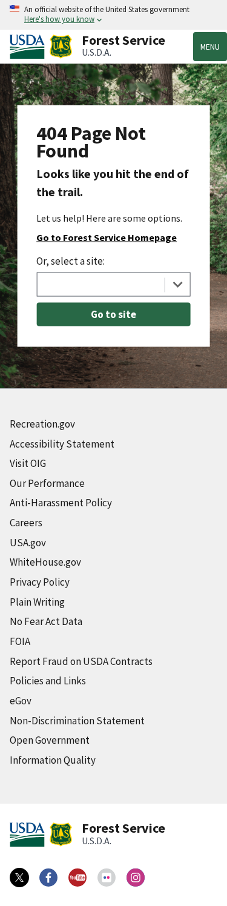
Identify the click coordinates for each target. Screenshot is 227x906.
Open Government (50, 740)
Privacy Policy (40, 582)
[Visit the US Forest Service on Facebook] (48, 877)
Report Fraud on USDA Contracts (81, 661)
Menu (210, 46)
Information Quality (53, 760)
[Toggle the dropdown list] (177, 284)
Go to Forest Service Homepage (106, 237)
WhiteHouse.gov (45, 562)
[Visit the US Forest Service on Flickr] (106, 877)
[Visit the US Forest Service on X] (19, 877)
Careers (26, 522)
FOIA (20, 641)
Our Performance (47, 483)
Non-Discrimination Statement (77, 720)
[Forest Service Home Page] (61, 47)
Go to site (113, 313)
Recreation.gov (42, 424)
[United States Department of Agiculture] (30, 47)
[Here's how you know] (113, 15)
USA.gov (28, 542)
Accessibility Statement (62, 444)
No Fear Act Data (46, 621)
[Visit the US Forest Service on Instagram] (135, 877)
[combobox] (113, 284)
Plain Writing (37, 602)
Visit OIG (28, 463)
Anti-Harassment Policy (61, 502)
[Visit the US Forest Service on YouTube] (77, 877)
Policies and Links (48, 680)
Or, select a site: (70, 260)
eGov (20, 700)
